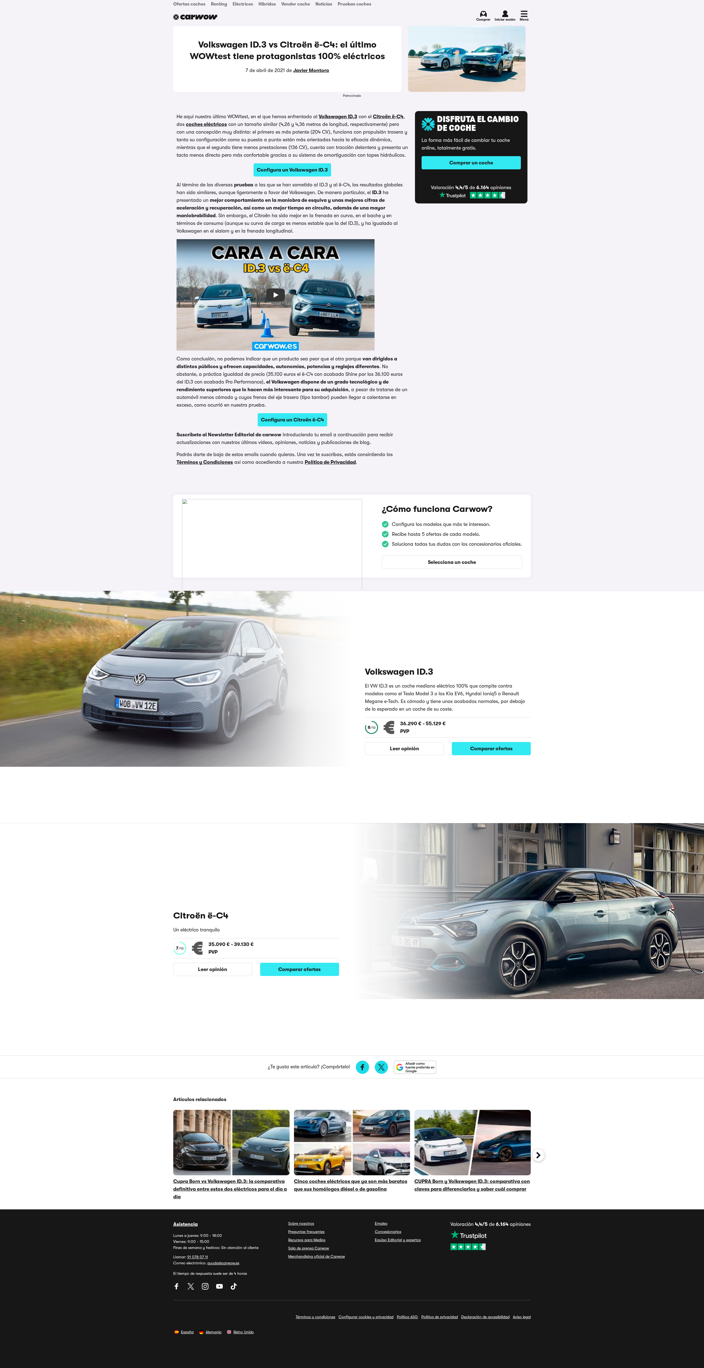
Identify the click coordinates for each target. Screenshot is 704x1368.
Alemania (213, 1332)
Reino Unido (243, 1332)
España (187, 1332)
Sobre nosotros (301, 1223)
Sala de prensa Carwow (308, 1248)
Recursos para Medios (306, 1240)
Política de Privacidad (330, 462)
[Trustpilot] (472, 195)
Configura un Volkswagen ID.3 (292, 170)
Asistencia (185, 1224)
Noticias (323, 4)
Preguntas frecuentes (306, 1231)
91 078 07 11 (197, 1257)
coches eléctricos (206, 124)
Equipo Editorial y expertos (398, 1240)
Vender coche (295, 4)
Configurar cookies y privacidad (366, 1317)
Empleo (381, 1223)
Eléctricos (243, 4)
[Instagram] (206, 1288)
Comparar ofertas (491, 748)
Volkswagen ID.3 (338, 116)
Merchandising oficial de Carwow (316, 1256)
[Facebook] (177, 1288)
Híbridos (267, 4)
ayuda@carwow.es (223, 1263)
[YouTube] (220, 1288)
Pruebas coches (354, 4)
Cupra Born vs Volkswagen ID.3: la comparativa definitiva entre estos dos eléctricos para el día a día (230, 1189)
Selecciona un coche (452, 562)
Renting (219, 4)
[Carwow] (195, 17)
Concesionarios (388, 1231)
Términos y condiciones (315, 1317)
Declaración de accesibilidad (485, 1317)
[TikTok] (233, 1288)
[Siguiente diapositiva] (538, 1155)
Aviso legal (522, 1317)
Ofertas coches (189, 4)
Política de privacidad (439, 1317)
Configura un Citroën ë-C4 (292, 420)
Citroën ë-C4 (388, 116)
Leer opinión (404, 748)
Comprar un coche (471, 163)
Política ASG (407, 1317)
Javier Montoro (311, 70)
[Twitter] (191, 1288)
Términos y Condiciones (205, 462)
